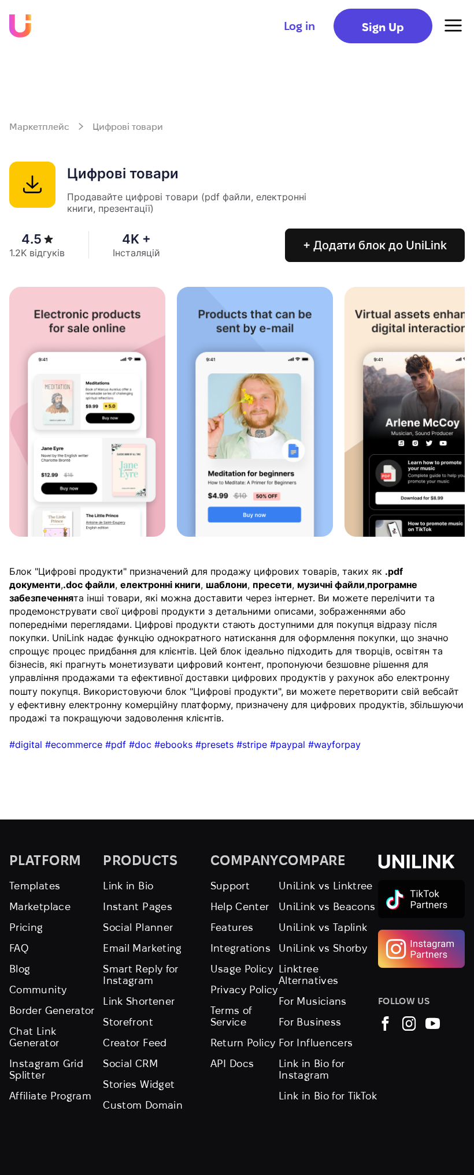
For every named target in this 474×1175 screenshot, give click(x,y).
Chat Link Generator (34, 1037)
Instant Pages (137, 906)
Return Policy (243, 1042)
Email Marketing (142, 947)
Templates (34, 885)
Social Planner (138, 927)
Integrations (240, 947)
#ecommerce (73, 744)
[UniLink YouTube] (432, 1027)
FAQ (18, 947)
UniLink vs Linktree (326, 885)
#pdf (115, 744)
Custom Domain (143, 1104)
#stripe (251, 744)
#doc (140, 744)
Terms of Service (231, 1016)
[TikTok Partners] (421, 885)
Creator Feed (134, 1042)
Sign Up (383, 27)
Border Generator (52, 1010)
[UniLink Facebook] (385, 1027)
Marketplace (40, 906)
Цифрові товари (127, 127)
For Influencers (316, 1042)
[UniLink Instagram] (409, 1027)
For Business (310, 1021)
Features (232, 927)
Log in (299, 26)
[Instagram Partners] (421, 935)
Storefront (128, 1021)
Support (230, 885)
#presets (214, 744)
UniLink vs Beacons (327, 906)
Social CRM (130, 1063)
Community (37, 989)
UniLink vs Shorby (323, 947)
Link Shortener (139, 1001)
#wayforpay (334, 744)
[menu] (453, 26)
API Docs (232, 1063)
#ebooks (173, 744)
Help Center (239, 906)
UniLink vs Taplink (323, 927)
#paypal (287, 744)
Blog (19, 968)
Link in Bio (128, 885)
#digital (25, 744)
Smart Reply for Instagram (140, 974)
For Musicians (313, 1001)
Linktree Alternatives (308, 974)
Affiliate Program (50, 1095)
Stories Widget (139, 1084)
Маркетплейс (39, 127)
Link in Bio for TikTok (328, 1095)
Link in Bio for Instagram (312, 1069)
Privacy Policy (244, 989)
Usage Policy (241, 968)
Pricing (26, 927)
